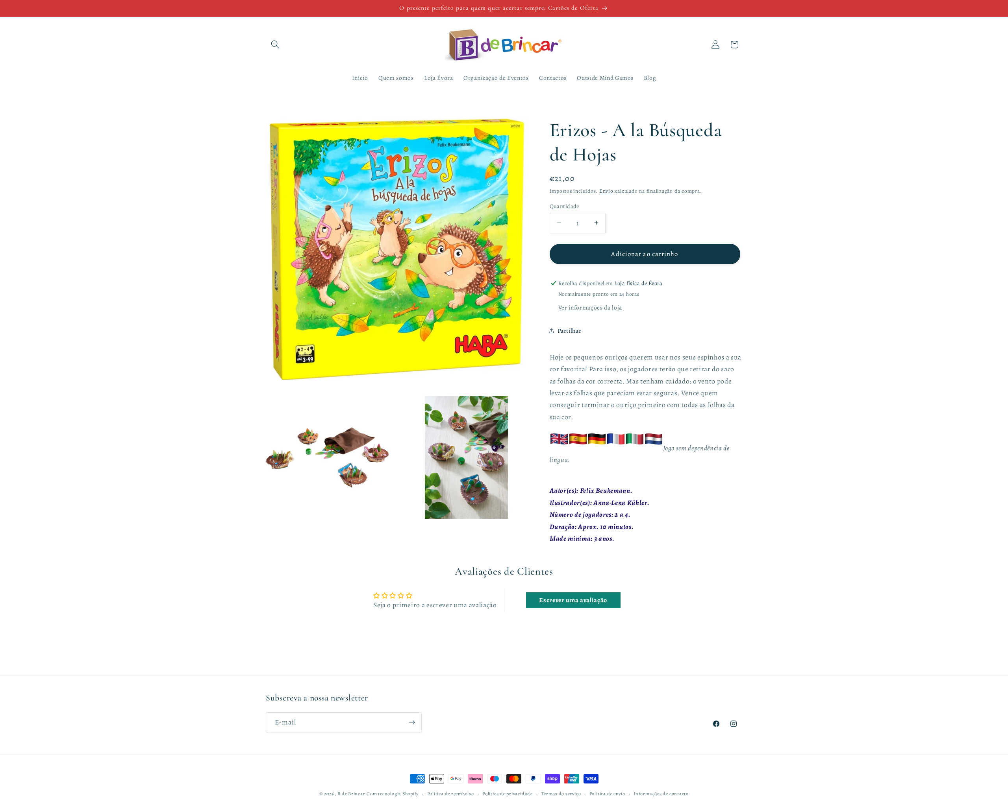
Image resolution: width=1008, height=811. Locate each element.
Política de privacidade (507, 794)
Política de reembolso (450, 794)
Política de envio (607, 794)
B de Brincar (351, 794)
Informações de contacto (661, 794)
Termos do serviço (561, 794)
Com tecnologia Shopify (393, 794)
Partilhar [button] (570, 330)
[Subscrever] (411, 722)
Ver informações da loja (590, 307)
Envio (606, 190)
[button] (275, 44)
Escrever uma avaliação (573, 600)
